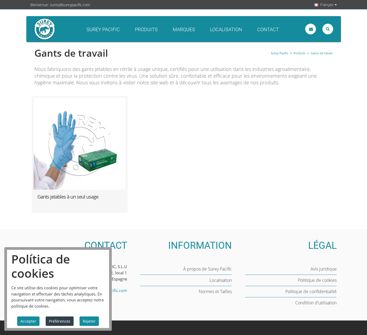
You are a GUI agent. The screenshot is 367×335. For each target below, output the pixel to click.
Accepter (28, 321)
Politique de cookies (317, 280)
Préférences (59, 321)
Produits (146, 29)
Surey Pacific (103, 29)
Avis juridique (324, 269)
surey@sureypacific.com (70, 4)
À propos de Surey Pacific (207, 269)
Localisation (226, 29)
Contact (268, 29)
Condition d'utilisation (316, 303)
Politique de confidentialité (311, 291)
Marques (184, 29)
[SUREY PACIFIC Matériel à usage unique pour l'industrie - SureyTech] (64, 29)
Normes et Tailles (215, 291)
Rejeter (89, 321)
